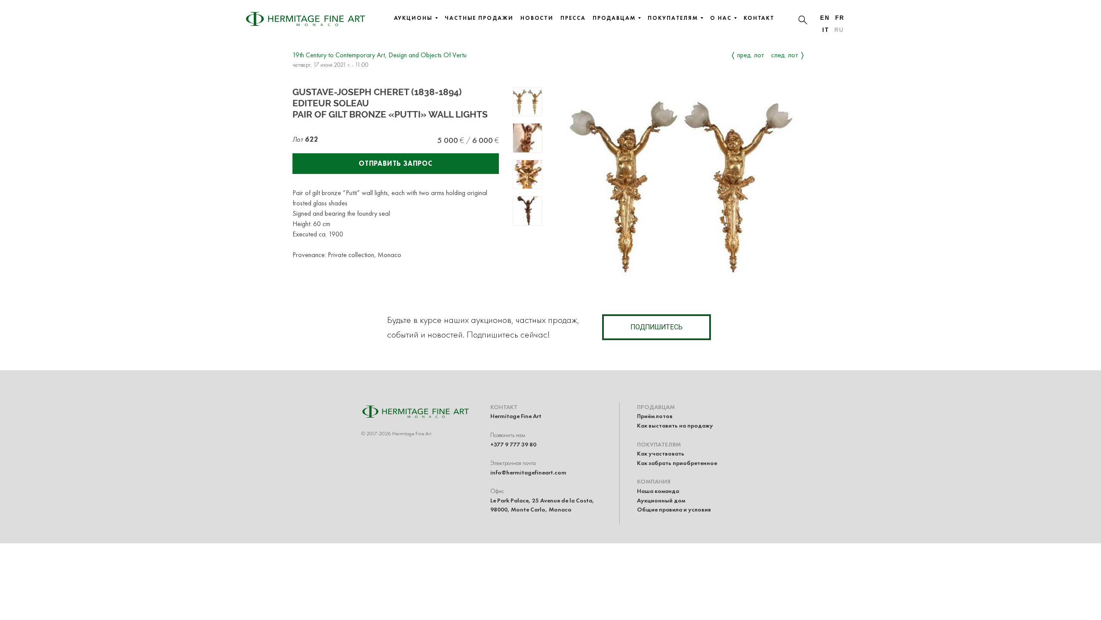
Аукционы (413, 18)
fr (839, 18)
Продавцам (614, 18)
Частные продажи (479, 18)
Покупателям (673, 18)
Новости (537, 18)
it (825, 30)
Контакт (759, 18)
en (825, 18)
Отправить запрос (396, 163)
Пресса (573, 18)
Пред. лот (750, 55)
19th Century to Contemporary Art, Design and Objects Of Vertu (379, 55)
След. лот (784, 55)
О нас (721, 18)
